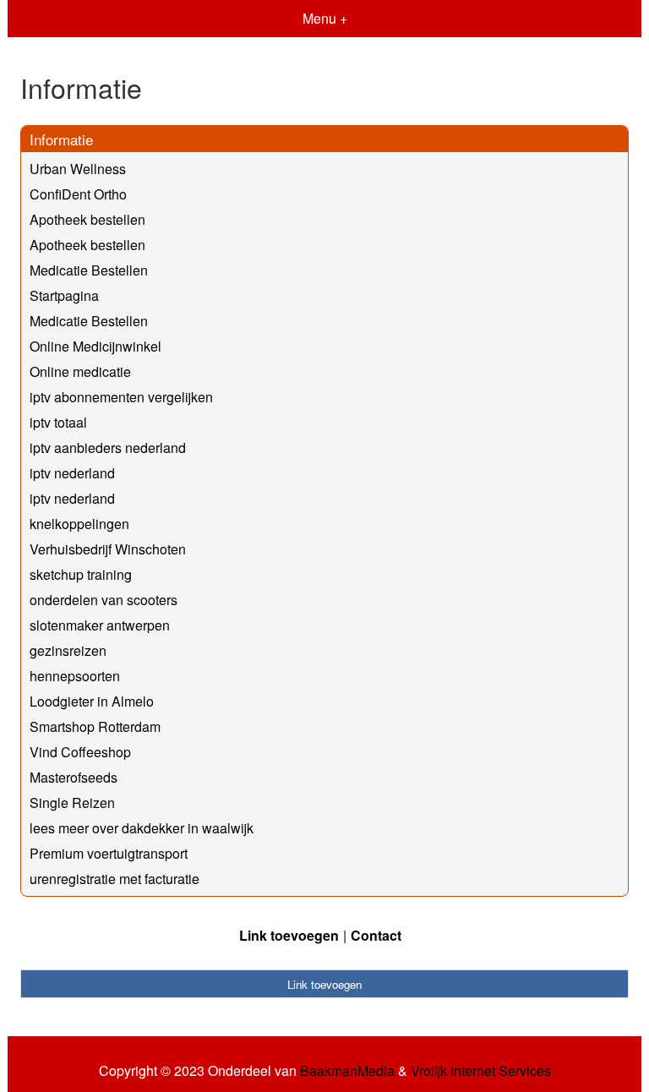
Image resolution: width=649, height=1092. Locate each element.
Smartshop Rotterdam (95, 726)
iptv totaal (58, 422)
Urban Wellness (78, 168)
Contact (376, 935)
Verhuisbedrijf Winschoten (108, 549)
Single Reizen (72, 802)
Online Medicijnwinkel (95, 346)
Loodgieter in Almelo (92, 701)
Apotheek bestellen (87, 219)
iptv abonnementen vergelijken (121, 397)
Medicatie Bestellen (89, 270)
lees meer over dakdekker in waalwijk (142, 828)
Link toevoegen (289, 935)
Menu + (325, 18)
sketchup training (81, 574)
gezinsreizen (68, 650)
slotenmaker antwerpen (100, 625)
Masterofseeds (73, 777)
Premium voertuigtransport (109, 853)
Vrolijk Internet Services (481, 1070)
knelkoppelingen (79, 523)
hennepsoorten (75, 675)
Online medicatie (80, 371)
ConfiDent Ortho (78, 194)
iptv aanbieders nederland (108, 447)
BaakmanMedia (347, 1070)
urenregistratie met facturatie (114, 878)
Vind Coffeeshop (80, 752)
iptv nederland (72, 473)
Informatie (61, 139)
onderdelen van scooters (103, 599)
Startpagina (64, 295)
